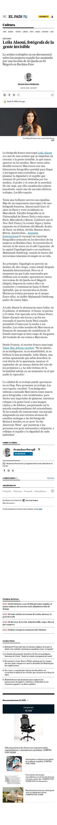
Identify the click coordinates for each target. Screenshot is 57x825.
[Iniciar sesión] (52, 16)
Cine (4, 32)
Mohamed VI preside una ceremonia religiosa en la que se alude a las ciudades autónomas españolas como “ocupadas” (29, 648)
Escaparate (28, 709)
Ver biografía (20, 454)
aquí (40, 509)
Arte (31, 32)
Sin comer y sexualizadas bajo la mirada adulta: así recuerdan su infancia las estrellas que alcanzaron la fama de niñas (29, 672)
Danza (37, 32)
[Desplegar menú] (5, 16)
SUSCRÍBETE (43, 17)
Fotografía (28, 491)
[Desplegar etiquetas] (52, 491)
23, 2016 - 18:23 (28, 88)
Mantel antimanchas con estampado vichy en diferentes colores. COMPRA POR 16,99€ (40, 792)
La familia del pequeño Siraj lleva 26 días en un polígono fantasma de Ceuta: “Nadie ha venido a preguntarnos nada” (29, 655)
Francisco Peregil (28, 84)
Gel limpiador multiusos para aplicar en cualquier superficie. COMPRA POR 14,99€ (40, 761)
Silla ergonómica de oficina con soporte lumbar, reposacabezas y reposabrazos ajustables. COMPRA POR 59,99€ (28, 750)
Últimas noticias (11, 599)
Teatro (18, 32)
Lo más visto (9, 641)
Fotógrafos (7, 491)
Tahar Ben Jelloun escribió (18, 348)
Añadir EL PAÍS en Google (16, 101)
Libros (25, 32)
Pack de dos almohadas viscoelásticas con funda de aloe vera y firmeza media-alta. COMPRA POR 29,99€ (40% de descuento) (40, 778)
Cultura (9, 25)
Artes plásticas (40, 491)
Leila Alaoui (45, 152)
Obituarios (18, 491)
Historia (45, 32)
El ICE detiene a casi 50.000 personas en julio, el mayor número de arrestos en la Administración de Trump (27, 606)
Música (11, 32)
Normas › (50, 478)
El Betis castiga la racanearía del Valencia (27, 630)
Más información (8, 503)
